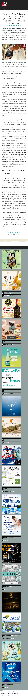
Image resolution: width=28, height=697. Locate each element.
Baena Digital (7, 691)
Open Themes (11, 695)
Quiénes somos (16, 691)
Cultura (17, 234)
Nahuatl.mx (18, 695)
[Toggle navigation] (24, 3)
